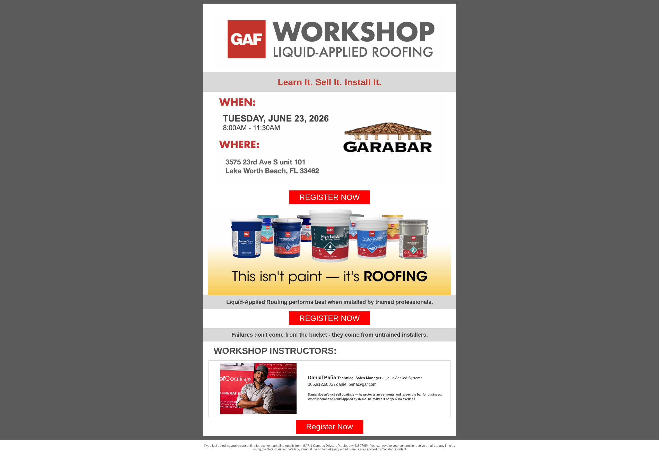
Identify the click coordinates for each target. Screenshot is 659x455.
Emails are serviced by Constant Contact (377, 449)
